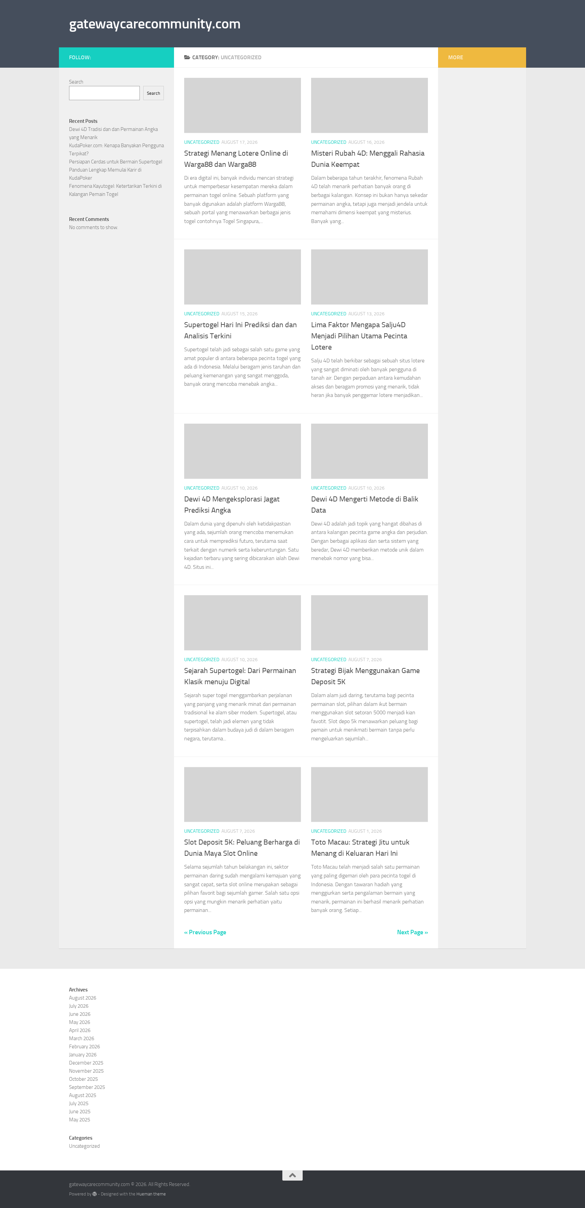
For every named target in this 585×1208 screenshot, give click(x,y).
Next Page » (412, 932)
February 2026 (84, 1047)
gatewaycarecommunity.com (154, 23)
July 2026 (78, 1006)
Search (76, 82)
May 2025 (79, 1120)
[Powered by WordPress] (94, 1194)
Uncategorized (201, 142)
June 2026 (79, 1014)
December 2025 (86, 1063)
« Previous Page (205, 932)
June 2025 (79, 1112)
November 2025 (86, 1071)
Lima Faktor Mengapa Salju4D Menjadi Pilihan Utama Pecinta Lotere (359, 336)
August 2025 (82, 1095)
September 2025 (87, 1087)
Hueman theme (151, 1193)
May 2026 (79, 1022)
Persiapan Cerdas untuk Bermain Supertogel (115, 162)
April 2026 (79, 1030)
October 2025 (83, 1079)
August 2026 (82, 998)
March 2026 (81, 1038)
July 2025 (78, 1103)
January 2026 (82, 1055)
